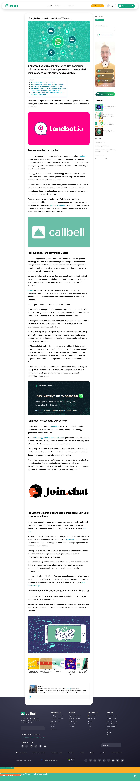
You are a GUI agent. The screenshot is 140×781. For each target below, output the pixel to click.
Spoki (89, 726)
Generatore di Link (112, 716)
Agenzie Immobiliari (75, 716)
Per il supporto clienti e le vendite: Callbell (47, 84)
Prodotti (49, 6)
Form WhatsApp (111, 718)
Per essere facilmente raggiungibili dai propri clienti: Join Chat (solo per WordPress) (48, 89)
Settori (92, 752)
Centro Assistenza (112, 724)
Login (112, 6)
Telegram (53, 724)
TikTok (52, 726)
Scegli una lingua (99, 16)
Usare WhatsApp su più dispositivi (102, 146)
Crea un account (127, 6)
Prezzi (64, 6)
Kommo (90, 721)
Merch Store (110, 729)
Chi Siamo (71, 752)
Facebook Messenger (57, 718)
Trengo (90, 724)
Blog (108, 735)
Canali (57, 6)
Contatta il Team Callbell (7, 768)
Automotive (72, 724)
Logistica (72, 726)
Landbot (82, 156)
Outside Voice (53, 426)
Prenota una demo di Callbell (10, 775)
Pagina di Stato (111, 726)
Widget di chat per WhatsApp (101, 159)
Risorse (70, 6)
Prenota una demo (97, 6)
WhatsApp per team (99, 155)
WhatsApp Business (57, 716)
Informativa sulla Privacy (39, 752)
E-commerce (73, 721)
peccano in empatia (57, 205)
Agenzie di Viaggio (74, 718)
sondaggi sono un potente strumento (50, 438)
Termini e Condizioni (21, 752)
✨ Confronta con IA (94, 716)
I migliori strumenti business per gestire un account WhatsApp (47, 93)
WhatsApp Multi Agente (100, 142)
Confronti (82, 752)
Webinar (109, 732)
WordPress (70, 540)
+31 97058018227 (39, 737)
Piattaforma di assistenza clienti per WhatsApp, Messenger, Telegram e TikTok (105, 150)
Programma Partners (117, 752)
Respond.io (91, 718)
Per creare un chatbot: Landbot (43, 82)
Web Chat (54, 729)
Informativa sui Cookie (56, 752)
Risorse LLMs (106, 745)
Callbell (30, 290)
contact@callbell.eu (27, 737)
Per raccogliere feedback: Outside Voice (46, 86)
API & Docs (103, 752)
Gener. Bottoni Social (113, 721)
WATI (89, 729)
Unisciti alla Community (106, 94)
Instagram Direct (55, 721)
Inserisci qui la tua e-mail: (101, 26)
